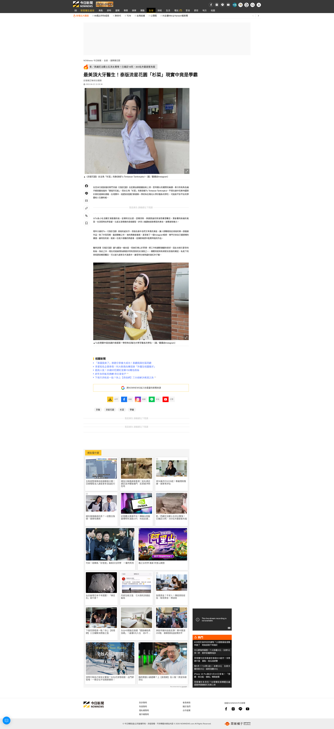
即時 (109, 10)
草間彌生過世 (87, 10)
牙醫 (98, 409)
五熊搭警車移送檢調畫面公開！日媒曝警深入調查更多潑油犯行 (100, 482)
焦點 (101, 10)
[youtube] (228, 5)
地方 (204, 10)
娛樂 (134, 10)
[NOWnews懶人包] (240, 5)
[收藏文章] (86, 223)
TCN (129, 15)
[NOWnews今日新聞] (83, 4)
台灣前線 (141, 15)
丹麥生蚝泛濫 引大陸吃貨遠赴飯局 (135, 596)
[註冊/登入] (259, 5)
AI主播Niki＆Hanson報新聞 (175, 15)
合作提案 (186, 710)
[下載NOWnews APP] (246, 5)
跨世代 (118, 15)
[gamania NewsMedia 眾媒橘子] (237, 724)
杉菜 (122, 409)
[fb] (211, 5)
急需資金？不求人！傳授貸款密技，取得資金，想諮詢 (170, 596)
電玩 (176, 10)
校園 (213, 10)
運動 (142, 10)
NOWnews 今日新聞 (92, 60)
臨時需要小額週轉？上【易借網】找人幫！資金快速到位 (163, 678)
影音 (188, 10)
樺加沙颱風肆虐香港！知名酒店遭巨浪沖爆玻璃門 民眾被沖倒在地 (135, 483)
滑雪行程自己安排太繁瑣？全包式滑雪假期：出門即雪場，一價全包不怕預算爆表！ (110, 678)
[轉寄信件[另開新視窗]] (86, 201)
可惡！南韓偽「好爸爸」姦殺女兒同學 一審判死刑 (110, 563)
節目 (196, 10)
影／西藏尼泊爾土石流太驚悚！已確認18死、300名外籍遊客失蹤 (171, 517)
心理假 (154, 15)
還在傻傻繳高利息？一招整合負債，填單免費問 (100, 517)
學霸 (132, 409)
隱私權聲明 (144, 710)
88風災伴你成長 (101, 15)
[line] (222, 5)
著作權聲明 (144, 714)
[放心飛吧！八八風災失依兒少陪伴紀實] (104, 4)
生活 (168, 10)
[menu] (75, 10)
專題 (126, 10)
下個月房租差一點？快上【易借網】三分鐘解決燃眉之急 (100, 631)
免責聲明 (143, 706)
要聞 (117, 10)
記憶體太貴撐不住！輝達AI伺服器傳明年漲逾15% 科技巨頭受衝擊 (135, 517)
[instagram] (217, 5)
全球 (151, 10)
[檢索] (252, 5)
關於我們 (186, 706)
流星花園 (110, 409)
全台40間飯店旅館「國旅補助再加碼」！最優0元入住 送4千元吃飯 (135, 631)
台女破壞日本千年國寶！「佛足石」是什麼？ (100, 596)
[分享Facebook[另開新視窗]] (86, 186)
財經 (160, 10)
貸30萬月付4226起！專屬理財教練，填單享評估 (171, 482)
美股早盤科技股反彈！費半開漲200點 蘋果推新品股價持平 (170, 631)
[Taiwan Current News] (234, 5)
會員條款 (186, 702)
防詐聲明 (143, 702)
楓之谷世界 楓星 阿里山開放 (152, 563)
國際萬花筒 (115, 60)
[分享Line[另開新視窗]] (86, 193)
